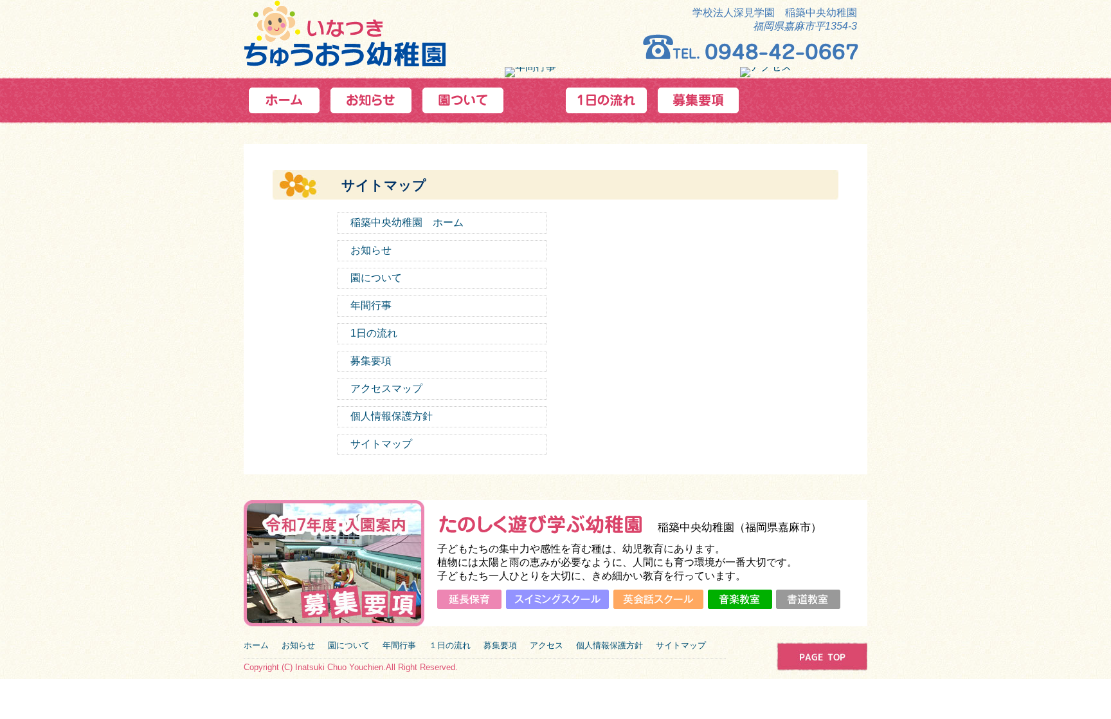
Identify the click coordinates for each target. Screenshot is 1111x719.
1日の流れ (373, 333)
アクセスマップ (386, 388)
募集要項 (371, 360)
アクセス (546, 645)
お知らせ (371, 250)
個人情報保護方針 (391, 416)
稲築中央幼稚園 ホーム (407, 222)
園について (376, 277)
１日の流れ (450, 645)
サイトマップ (381, 443)
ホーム (256, 645)
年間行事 (371, 305)
